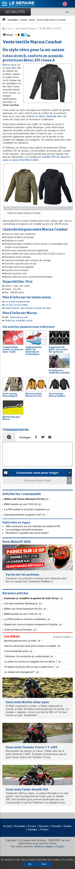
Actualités (15, 12)
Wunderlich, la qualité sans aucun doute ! (27, 533)
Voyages (32, 829)
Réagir (9, 34)
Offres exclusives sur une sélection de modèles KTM (33, 526)
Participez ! (63, 636)
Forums (44, 829)
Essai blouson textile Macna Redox (59, 371)
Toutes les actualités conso (18, 320)
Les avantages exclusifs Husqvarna (24, 529)
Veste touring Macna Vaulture (57, 394)
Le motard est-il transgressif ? (23, 672)
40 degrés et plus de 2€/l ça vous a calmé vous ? (33, 667)
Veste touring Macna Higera (10, 394)
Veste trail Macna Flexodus (21, 629)
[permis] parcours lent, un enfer (24, 640)
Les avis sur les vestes (16, 305)
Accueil (7, 826)
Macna (6, 64)
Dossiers (44, 826)
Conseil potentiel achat (19, 651)
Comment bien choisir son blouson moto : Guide (12, 349)
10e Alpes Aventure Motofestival (23, 603)
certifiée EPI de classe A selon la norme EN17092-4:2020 (35, 158)
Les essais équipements (17, 301)
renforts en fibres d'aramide (41, 116)
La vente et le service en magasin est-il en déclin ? (34, 661)
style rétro (10, 67)
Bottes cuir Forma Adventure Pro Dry (26, 608)
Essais (32, 826)
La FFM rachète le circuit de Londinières (27, 509)
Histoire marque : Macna (11, 418)
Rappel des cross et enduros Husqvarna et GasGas (34, 624)
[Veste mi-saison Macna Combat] (37, 210)
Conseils (56, 826)
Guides (68, 826)
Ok (30, 864)
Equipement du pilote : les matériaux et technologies (33, 350)
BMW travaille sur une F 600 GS (23, 504)
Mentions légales (43, 846)
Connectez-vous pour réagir (37, 472)
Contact (59, 846)
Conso (23, 20)
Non (44, 864)
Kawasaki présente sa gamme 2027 (26, 514)
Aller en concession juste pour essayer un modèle (33, 646)
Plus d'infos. (68, 859)
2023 (32, 20)
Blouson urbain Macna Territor (34, 394)
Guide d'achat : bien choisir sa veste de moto (27, 308)
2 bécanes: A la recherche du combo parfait (30, 656)
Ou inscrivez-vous (37, 480)
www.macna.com (19, 317)
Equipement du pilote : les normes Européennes (58, 349)
